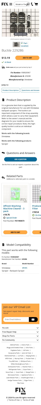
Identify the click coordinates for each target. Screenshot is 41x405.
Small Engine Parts (27, 378)
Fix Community (8, 340)
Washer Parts (26, 367)
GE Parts (26, 350)
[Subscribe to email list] (33, 319)
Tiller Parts (20, 383)
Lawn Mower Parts (12, 378)
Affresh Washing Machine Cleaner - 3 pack (13, 209)
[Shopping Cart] (36, 4)
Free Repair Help (9, 332)
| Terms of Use (13, 400)
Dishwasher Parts (14, 367)
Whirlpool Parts (26, 361)
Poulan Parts (30, 358)
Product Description (11, 90)
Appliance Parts (26, 375)
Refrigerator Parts (15, 369)
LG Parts (21, 356)
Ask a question (20, 159)
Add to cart (27, 58)
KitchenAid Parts (10, 356)
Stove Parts (9, 372)
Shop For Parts (8, 336)
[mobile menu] (10, 4)
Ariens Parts (25, 345)
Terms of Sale (28, 400)
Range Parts (30, 372)
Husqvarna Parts (14, 353)
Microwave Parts (13, 375)
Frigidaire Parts (16, 350)
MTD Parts (8, 358)
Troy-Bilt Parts (13, 361)
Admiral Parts (14, 345)
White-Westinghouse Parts (20, 364)
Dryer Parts (27, 369)
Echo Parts (29, 348)
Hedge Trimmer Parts (15, 380)
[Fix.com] (5, 4)
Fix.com (5, 328)
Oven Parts (19, 372)
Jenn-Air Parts (26, 353)
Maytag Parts (30, 356)
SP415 (24, 268)
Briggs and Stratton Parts (15, 348)
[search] (28, 4)
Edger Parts (28, 380)
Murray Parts (19, 358)
